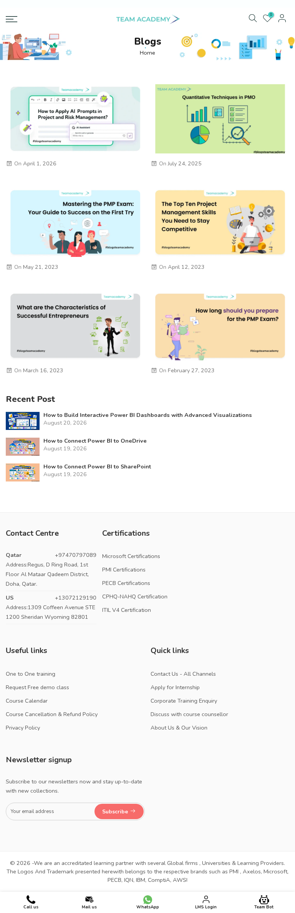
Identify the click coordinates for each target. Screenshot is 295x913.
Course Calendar (27, 701)
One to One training (30, 674)
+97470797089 (75, 555)
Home (147, 53)
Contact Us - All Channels (183, 674)
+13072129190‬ (75, 597)
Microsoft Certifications (131, 556)
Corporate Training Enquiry (184, 701)
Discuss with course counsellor (189, 714)
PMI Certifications (124, 569)
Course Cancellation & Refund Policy (52, 714)
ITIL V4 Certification (126, 610)
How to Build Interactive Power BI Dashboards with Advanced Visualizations (147, 415)
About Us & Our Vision (179, 727)
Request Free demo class (37, 687)
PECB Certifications (126, 583)
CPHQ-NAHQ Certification (134, 596)
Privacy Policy (23, 727)
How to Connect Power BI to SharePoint (97, 466)
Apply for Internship (175, 687)
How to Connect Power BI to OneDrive (95, 441)
